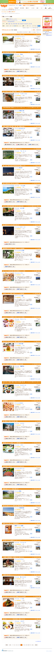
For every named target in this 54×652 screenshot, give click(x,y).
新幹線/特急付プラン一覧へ (11, 144)
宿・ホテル (3, 13)
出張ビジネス (7, 9)
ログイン (17, 5)
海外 (46, 8)
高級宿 (13, 9)
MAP (31, 45)
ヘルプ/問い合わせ (51, 3)
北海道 (9, 23)
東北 (11, 23)
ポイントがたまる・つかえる (5, 11)
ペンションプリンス (11, 21)
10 (28, 644)
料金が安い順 (38, 29)
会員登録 (20, 5)
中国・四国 (26, 23)
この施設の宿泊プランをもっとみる (35, 49)
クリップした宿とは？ (49, 32)
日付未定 (16, 25)
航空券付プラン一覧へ (11, 71)
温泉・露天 (10, 9)
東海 (18, 23)
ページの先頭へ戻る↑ (38, 641)
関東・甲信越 (15, 23)
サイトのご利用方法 (46, 3)
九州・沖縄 (30, 23)
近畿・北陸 (21, 23)
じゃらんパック (16, 8)
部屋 (27, 25)
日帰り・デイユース (17, 9)
